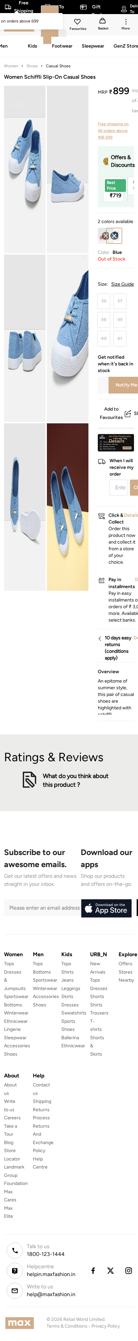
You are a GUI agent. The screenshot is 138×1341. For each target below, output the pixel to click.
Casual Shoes (58, 66)
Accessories (17, 1046)
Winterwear (16, 1013)
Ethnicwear (16, 1021)
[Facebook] (93, 1271)
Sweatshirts (73, 1013)
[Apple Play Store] (106, 908)
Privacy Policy (105, 1326)
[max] (21, 1323)
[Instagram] (129, 1271)
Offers (125, 964)
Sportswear (16, 996)
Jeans (67, 980)
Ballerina (70, 1038)
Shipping (42, 1101)
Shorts (97, 996)
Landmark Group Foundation (16, 1175)
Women (11, 66)
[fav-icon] (78, 23)
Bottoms (13, 1005)
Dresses (70, 1005)
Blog (8, 1142)
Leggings (70, 988)
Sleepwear (15, 1038)
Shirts (67, 972)
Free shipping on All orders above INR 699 (113, 131)
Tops (9, 964)
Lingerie (12, 1029)
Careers (12, 1118)
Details (117, 440)
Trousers (99, 1013)
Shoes (32, 66)
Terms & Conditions (67, 1326)
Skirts (67, 996)
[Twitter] (111, 1271)
